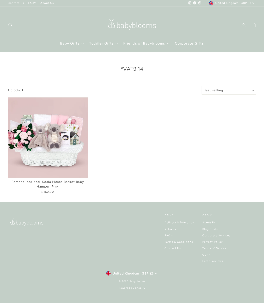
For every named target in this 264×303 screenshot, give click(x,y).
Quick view (48, 172)
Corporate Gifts (189, 43)
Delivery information (179, 222)
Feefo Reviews (212, 261)
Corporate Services (216, 235)
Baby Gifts (70, 43)
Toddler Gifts (102, 43)
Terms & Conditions (178, 241)
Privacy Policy (212, 241)
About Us (47, 2)
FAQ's (32, 2)
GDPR (206, 254)
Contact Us (16, 2)
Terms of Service (214, 248)
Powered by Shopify (132, 288)
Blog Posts (210, 229)
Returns (170, 229)
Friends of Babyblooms (144, 43)
